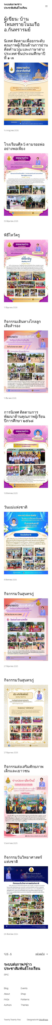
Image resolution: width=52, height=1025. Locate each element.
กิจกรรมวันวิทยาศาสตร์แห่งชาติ (23, 859)
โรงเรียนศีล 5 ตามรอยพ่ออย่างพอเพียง (24, 146)
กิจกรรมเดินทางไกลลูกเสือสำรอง (22, 323)
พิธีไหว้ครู (12, 235)
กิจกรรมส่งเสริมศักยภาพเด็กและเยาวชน (23, 768)
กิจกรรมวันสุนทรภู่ (19, 594)
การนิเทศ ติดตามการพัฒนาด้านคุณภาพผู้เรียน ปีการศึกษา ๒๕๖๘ (24, 416)
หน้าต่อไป (41, 954)
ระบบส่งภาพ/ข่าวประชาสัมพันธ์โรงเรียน (15, 6)
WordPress (43, 1019)
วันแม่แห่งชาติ (15, 507)
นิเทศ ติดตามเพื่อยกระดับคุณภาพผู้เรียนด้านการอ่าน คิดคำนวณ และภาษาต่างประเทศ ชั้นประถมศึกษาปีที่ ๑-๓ (26, 49)
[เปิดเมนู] (46, 6)
